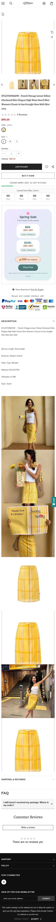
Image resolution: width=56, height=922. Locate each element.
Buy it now (28, 176)
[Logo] (28, 3)
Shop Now (28, 267)
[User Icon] (44, 3)
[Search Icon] (11, 3)
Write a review (28, 827)
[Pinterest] (3, 882)
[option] (28, 47)
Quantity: (5, 149)
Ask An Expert (37, 290)
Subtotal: (4, 159)
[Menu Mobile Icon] (3, 3)
